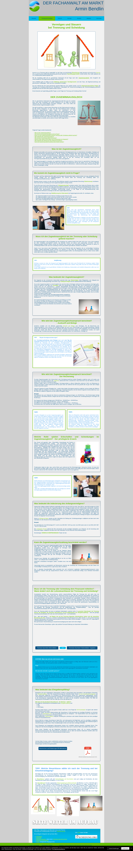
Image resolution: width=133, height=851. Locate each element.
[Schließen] (131, 848)
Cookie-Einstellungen (114, 848)
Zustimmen (125, 848)
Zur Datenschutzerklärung (58, 849)
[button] (63, 648)
